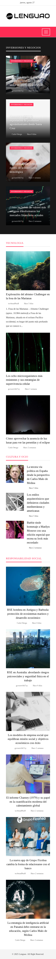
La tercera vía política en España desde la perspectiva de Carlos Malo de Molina (38, 474)
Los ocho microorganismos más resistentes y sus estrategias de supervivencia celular (24, 379)
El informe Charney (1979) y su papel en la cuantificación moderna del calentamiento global (28, 801)
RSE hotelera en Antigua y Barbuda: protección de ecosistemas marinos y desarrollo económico (28, 613)
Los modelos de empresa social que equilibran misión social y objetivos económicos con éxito (28, 739)
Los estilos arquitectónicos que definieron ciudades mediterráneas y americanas (38, 502)
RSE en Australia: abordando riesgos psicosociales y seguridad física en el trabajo (28, 676)
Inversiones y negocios (21, 61)
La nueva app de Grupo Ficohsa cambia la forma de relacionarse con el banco (28, 864)
